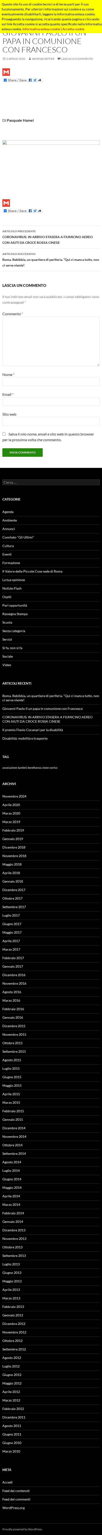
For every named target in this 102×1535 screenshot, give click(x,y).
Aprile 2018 (11, 873)
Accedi (7, 1482)
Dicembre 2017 (13, 890)
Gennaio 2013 (12, 1315)
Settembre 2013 (14, 1256)
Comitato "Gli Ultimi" (18, 537)
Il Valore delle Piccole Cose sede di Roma (32, 571)
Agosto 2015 (11, 1060)
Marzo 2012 (11, 1400)
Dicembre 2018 (13, 847)
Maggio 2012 (12, 1383)
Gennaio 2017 (12, 966)
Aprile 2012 (11, 1392)
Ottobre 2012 (12, 1341)
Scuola (7, 622)
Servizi (7, 639)
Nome (8, 374)
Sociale (7, 656)
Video (6, 665)
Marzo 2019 (11, 822)
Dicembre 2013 (13, 1230)
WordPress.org (13, 1508)
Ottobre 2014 (12, 1145)
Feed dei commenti (16, 1499)
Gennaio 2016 (12, 1017)
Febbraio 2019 (13, 830)
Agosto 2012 (11, 1358)
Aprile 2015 (11, 1094)
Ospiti (6, 597)
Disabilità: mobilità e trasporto (25, 738)
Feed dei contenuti (16, 1491)
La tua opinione (13, 580)
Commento (12, 313)
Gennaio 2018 (12, 881)
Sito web (9, 414)
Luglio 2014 (11, 1170)
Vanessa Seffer (43, 58)
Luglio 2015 (11, 1068)
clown (45, 767)
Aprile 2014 (11, 1196)
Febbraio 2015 (13, 1111)
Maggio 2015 (12, 1085)
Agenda (8, 512)
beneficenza (35, 767)
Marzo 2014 (11, 1205)
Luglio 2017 (11, 915)
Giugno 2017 (11, 924)
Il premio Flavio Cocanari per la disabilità (32, 730)
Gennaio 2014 (12, 1222)
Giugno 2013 (11, 1273)
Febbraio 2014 (13, 1213)
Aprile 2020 (11, 805)
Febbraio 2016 (13, 1009)
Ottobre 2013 (12, 1247)
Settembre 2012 (14, 1349)
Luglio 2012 (11, 1366)
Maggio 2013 (12, 1281)
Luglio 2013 (11, 1264)
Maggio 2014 (12, 1188)
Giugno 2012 (11, 1375)
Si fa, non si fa (12, 648)
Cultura (8, 546)
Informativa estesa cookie (41, 29)
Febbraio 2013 (13, 1307)
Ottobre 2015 (12, 1043)
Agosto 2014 (11, 1162)
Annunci (8, 529)
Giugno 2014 (11, 1179)
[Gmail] (51, 72)
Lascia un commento (77, 58)
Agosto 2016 (11, 992)
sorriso (53, 767)
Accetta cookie (73, 29)
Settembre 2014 (14, 1153)
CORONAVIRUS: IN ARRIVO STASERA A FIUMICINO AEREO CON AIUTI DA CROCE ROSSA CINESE (47, 237)
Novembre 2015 (14, 1034)
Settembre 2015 (14, 1051)
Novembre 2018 (14, 856)
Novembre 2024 (14, 796)
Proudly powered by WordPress (22, 1529)
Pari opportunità (14, 605)
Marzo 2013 (11, 1298)
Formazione (11, 563)
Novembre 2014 (14, 1136)
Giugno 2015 (11, 1077)
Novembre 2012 (14, 1332)
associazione (9, 767)
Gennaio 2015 (12, 1119)
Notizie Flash (12, 588)
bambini (22, 767)
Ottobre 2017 (12, 898)
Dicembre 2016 (13, 975)
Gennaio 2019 (12, 839)
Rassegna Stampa (15, 614)
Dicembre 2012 (13, 1324)
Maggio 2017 (12, 932)
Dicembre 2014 (13, 1128)
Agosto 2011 (11, 1426)
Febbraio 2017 (13, 958)
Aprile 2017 (11, 941)
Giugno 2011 (11, 1434)
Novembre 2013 (14, 1239)
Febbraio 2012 (13, 1409)
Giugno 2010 (11, 1443)
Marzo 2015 (11, 1102)
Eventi (7, 554)
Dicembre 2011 (13, 1417)
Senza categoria (13, 631)
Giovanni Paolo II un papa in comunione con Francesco (42, 709)
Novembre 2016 (14, 983)
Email (8, 394)
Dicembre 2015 (13, 1026)
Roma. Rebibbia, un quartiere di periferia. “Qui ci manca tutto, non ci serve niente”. (50, 259)
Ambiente (9, 520)
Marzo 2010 (11, 1451)
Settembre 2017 (14, 907)
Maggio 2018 (12, 864)
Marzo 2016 (11, 1000)
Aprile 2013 (11, 1290)
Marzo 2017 (11, 949)
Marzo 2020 (11, 813)
